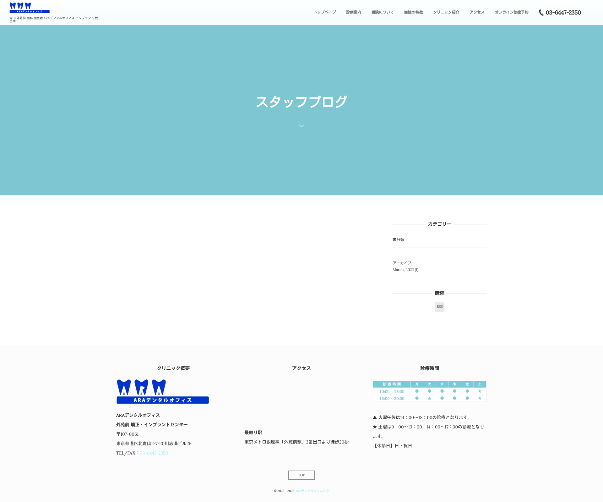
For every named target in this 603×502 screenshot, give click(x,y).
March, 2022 (403, 270)
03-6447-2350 (154, 453)
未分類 (398, 239)
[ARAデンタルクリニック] (29, 8)
